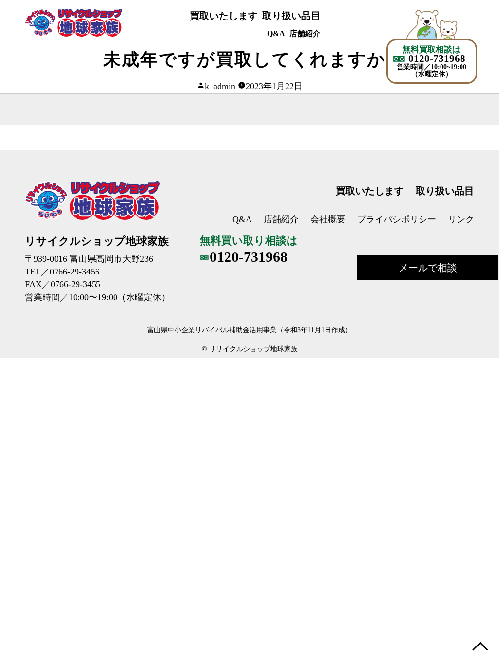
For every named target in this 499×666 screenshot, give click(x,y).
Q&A (276, 33)
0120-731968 (436, 59)
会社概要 (327, 219)
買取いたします (224, 15)
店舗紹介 (305, 33)
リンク (461, 219)
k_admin (220, 86)
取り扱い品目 (291, 15)
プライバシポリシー (396, 219)
